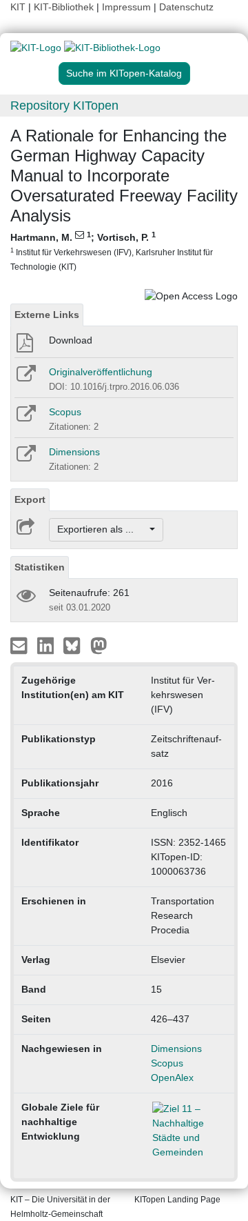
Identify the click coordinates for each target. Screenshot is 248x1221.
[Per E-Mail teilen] (20, 644)
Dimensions (74, 451)
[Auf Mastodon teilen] (98, 644)
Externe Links (46, 314)
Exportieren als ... (102, 529)
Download (70, 340)
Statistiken (39, 567)
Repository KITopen (64, 105)
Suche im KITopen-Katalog (124, 73)
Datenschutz (186, 6)
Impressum (126, 6)
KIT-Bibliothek (65, 6)
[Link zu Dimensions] (25, 458)
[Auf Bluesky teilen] (75, 644)
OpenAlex (172, 1077)
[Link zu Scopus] (25, 418)
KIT (17, 6)
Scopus (65, 411)
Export (29, 499)
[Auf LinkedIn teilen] (47, 644)
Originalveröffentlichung (100, 371)
